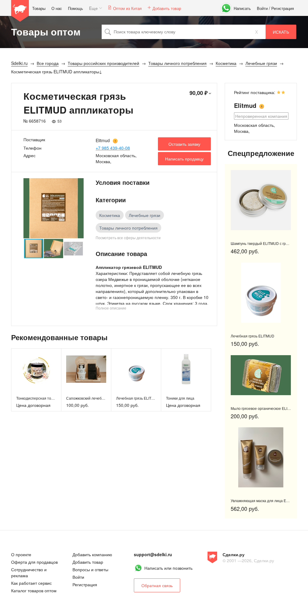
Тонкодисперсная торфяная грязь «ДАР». (52, 398)
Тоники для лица (180, 398)
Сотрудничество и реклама (29, 572)
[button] (78, 208)
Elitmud (103, 140)
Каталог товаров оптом (34, 590)
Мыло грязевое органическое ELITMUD (264, 408)
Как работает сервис (31, 583)
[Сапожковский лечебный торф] (86, 369)
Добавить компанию (92, 554)
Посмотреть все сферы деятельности (128, 237)
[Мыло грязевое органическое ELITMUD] (261, 375)
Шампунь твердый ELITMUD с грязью (262, 243)
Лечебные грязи (144, 215)
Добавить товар (166, 8)
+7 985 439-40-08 (113, 148)
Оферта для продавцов (34, 562)
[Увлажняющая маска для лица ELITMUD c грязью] (261, 457)
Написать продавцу (184, 159)
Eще (93, 8)
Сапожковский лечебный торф (92, 398)
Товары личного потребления (128, 228)
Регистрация (282, 8)
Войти (262, 8)
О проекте (21, 554)
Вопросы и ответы (90, 569)
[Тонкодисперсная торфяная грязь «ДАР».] (36, 369)
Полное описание (111, 307)
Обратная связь (157, 585)
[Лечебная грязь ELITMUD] (136, 369)
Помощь (75, 8)
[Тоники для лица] (186, 369)
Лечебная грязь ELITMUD (138, 398)
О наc (56, 8)
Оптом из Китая (127, 8)
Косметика (109, 215)
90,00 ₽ (198, 93)
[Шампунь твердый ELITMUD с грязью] (261, 200)
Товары (38, 8)
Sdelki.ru (20, 11)
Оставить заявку (184, 144)
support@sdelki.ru (153, 554)
